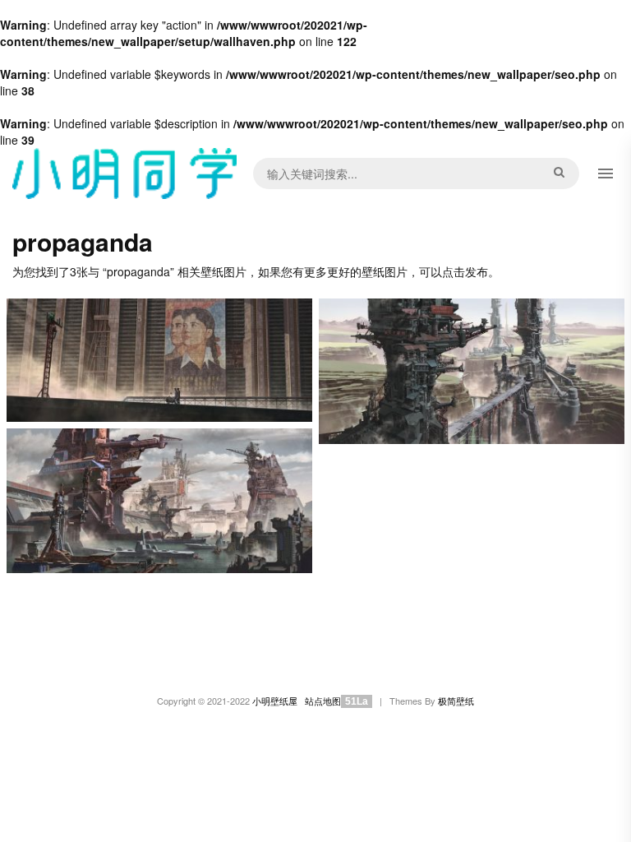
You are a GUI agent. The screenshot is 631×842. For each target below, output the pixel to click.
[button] (605, 173)
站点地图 (323, 701)
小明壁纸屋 (274, 701)
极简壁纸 (456, 701)
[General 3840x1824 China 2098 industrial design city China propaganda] (159, 501)
